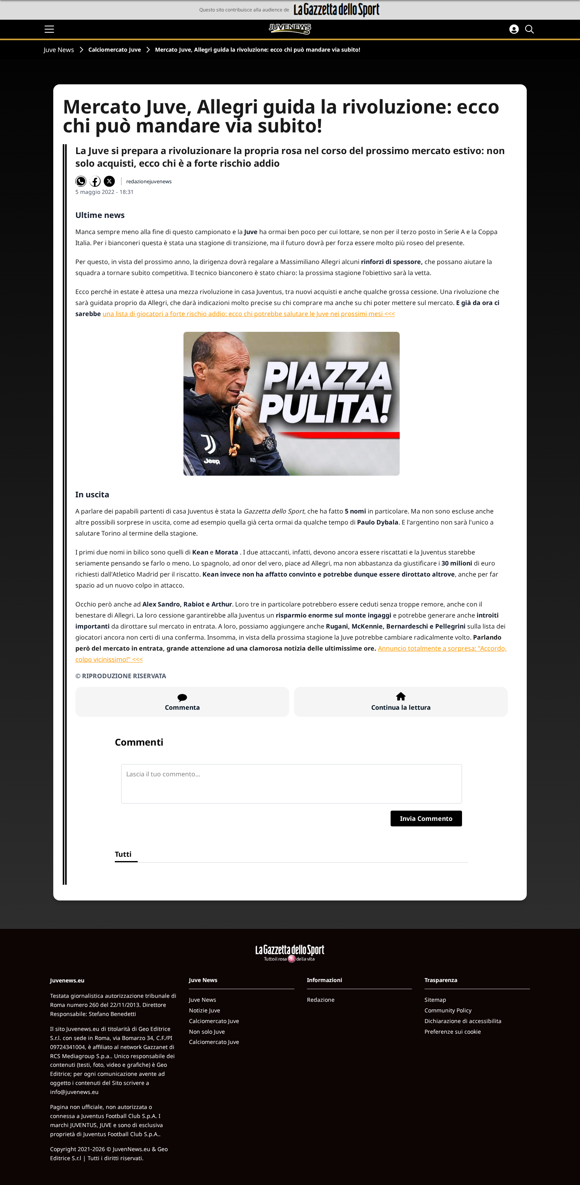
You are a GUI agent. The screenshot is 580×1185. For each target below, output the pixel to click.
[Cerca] (530, 29)
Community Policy (448, 1010)
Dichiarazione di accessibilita (463, 1021)
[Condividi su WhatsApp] (80, 181)
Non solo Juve (207, 1031)
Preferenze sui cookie (453, 1031)
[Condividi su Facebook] (95, 181)
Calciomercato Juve (114, 49)
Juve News (59, 49)
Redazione (321, 999)
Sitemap (435, 999)
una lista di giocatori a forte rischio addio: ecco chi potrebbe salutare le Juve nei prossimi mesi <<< (249, 313)
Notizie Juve (204, 1010)
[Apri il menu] (49, 29)
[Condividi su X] (109, 181)
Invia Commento (426, 818)
